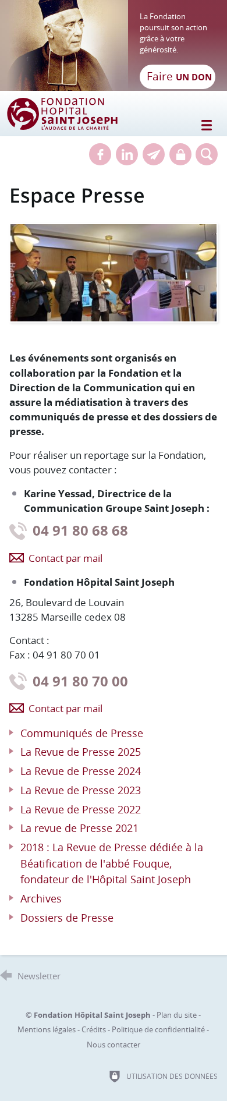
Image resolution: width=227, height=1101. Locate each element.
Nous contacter (113, 1044)
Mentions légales (46, 1029)
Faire (179, 76)
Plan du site (177, 1015)
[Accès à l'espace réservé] (180, 154)
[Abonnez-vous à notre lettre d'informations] (154, 154)
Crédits (93, 1029)
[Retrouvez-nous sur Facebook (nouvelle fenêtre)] (100, 154)
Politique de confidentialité (158, 1029)
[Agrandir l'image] (113, 271)
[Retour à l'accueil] (113, 45)
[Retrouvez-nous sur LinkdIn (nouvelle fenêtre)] (127, 154)
